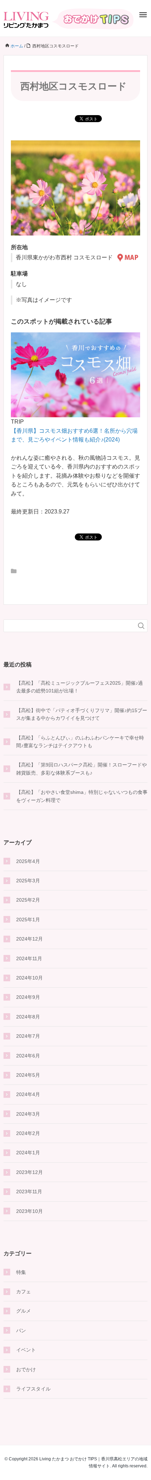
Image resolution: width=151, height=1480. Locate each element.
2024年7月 (28, 1036)
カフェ (23, 1291)
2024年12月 (29, 939)
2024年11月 (29, 958)
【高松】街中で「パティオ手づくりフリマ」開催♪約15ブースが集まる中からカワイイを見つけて (81, 714)
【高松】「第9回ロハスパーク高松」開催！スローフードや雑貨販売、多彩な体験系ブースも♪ (81, 768)
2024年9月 (28, 997)
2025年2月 (28, 900)
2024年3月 (28, 1114)
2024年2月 (28, 1133)
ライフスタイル (33, 1389)
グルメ (23, 1311)
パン (21, 1330)
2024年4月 (28, 1094)
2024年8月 (28, 1017)
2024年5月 (28, 1075)
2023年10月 (29, 1211)
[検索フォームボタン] (141, 626)
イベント (26, 1350)
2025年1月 (28, 919)
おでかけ (26, 1369)
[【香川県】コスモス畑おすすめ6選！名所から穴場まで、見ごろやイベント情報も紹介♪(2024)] (75, 374)
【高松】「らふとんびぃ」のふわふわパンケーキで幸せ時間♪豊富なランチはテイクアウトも (80, 741)
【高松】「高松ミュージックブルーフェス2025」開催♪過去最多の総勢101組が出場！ (79, 686)
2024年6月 (28, 1055)
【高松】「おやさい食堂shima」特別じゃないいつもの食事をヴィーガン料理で (81, 796)
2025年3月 (28, 880)
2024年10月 (29, 978)
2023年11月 (29, 1191)
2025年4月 (28, 861)
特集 (21, 1272)
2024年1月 (28, 1152)
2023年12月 (29, 1172)
